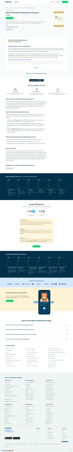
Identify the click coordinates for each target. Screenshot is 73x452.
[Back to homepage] (8, 2)
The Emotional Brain (51, 356)
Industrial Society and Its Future (11, 365)
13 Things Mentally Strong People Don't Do (11, 396)
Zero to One (7, 393)
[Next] (66, 188)
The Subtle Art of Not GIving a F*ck (11, 401)
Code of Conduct (65, 436)
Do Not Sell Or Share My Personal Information (53, 444)
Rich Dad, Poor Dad (8, 388)
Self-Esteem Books (49, 419)
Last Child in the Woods (31, 348)
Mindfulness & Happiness (29, 395)
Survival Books (48, 408)
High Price (7, 363)
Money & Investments (29, 397)
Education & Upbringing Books (10, 415)
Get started (65, 1)
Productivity (27, 386)
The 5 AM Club (7, 384)
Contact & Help (50, 436)
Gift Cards (49, 434)
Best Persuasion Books (50, 399)
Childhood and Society (10, 356)
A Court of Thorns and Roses (30, 406)
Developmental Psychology (12, 27)
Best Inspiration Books (50, 397)
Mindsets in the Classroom (31, 350)
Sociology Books (49, 417)
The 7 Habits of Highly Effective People (11, 386)
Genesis (26, 423)
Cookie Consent (36, 444)
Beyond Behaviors (9, 350)
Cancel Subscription (51, 438)
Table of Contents (9, 29)
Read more (36, 67)
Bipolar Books (48, 423)
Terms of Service (23, 444)
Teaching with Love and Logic (32, 365)
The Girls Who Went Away (52, 358)
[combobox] (8, 447)
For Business (53, 1)
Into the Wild (27, 412)
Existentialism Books (49, 421)
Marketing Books (8, 423)
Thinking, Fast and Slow (9, 391)
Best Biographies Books (50, 395)
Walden (26, 415)
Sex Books (6, 419)
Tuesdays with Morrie (29, 410)
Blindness (7, 352)
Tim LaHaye (8, 15)
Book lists (38, 430)
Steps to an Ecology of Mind (32, 360)
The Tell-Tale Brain (51, 367)
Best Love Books (49, 386)
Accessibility (42, 444)
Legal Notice (17, 444)
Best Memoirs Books (49, 384)
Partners (63, 434)
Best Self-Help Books (49, 388)
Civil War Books (48, 412)
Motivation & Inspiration (29, 393)
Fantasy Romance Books (50, 406)
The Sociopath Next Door (52, 365)
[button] (36, 325)
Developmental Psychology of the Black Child (13, 360)
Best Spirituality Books (50, 391)
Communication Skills (29, 399)
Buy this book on (34, 80)
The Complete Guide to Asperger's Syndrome (56, 350)
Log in (59, 1)
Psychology (17, 7)
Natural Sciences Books (9, 406)
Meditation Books (8, 410)
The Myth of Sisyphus (29, 421)
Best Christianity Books (50, 382)
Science (26, 391)
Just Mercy (27, 408)
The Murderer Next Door (52, 362)
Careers (63, 432)
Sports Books (7, 417)
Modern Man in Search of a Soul (32, 352)
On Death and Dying (30, 354)
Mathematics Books (8, 412)
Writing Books (7, 408)
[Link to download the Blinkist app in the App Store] (8, 438)
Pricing (49, 430)
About (63, 430)
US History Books (49, 415)
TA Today (28, 363)
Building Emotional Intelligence (11, 354)
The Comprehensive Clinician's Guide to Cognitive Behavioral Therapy (56, 353)
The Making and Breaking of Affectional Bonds (56, 360)
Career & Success (28, 388)
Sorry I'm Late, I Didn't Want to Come (33, 358)
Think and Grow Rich (8, 399)
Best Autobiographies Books (51, 393)
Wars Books (7, 421)
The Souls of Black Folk (29, 417)
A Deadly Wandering (9, 348)
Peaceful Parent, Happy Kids (31, 356)
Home (7, 7)
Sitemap (12, 444)
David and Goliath (28, 419)
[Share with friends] (66, 8)
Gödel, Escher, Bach (9, 362)
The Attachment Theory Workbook (54, 348)
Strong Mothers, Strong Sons (32, 362)
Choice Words (8, 358)
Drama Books (48, 410)
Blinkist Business (50, 432)
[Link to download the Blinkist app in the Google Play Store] (16, 438)
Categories (16, 1)
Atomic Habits (7, 382)
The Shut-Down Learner (52, 363)
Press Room (64, 438)
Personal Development (29, 382)
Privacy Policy (29, 444)
